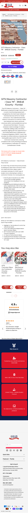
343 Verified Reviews (14, 311)
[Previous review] (2, 331)
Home (4, 14)
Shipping (3, 58)
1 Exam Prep (8, 513)
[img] (14, 309)
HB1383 (9, 159)
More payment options (6, 74)
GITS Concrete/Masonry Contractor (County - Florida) (8, 272)
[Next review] (25, 331)
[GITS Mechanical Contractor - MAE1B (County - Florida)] (21, 262)
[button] (2, 5)
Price (2, 52)
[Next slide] (15, 298)
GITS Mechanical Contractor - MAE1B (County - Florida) (21, 272)
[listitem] (14, 362)
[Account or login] (23, 5)
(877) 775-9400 (15, 10)
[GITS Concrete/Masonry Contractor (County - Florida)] (7, 262)
